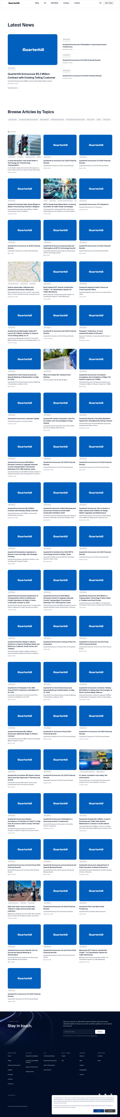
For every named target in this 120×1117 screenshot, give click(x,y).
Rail (63, 1060)
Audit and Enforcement (32, 1067)
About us (82, 1056)
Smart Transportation (49, 1065)
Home (9, 1056)
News (99, 1060)
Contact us (10, 1083)
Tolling (9, 1060)
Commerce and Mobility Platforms (32, 1061)
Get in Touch (109, 3)
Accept (98, 1110)
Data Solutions (47, 1070)
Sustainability (83, 1070)
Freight (63, 1056)
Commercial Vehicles (49, 1056)
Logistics (10, 1070)
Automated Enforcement (50, 1060)
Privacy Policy (94, 1035)
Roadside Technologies (32, 1056)
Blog (81, 1060)
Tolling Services (30, 1071)
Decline (110, 1110)
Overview (100, 1056)
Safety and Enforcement (14, 1065)
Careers (82, 1074)
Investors (10, 1079)
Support (82, 1065)
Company (10, 1074)
